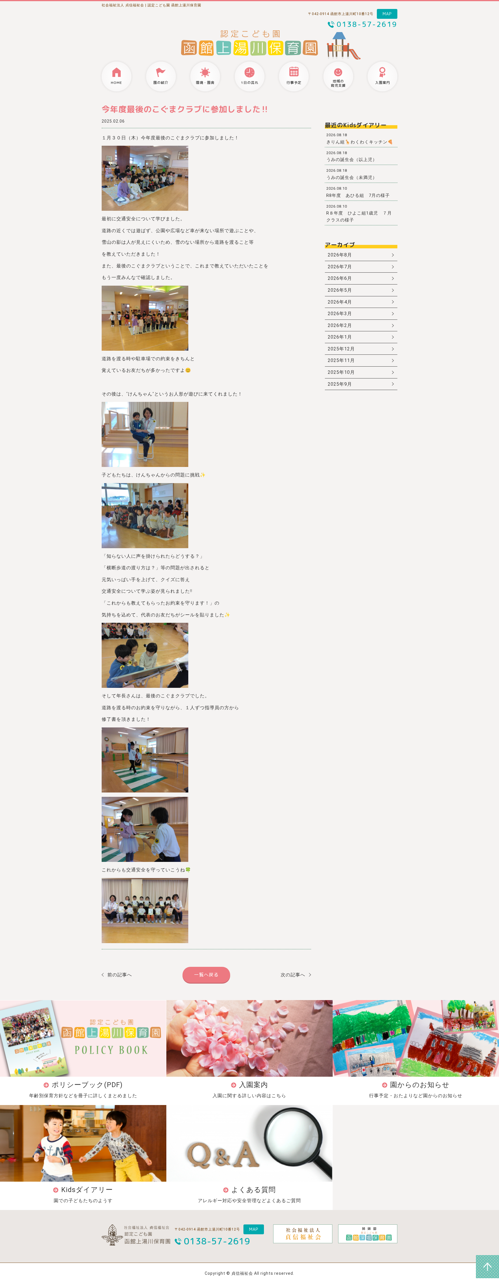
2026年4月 (340, 302)
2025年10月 (341, 372)
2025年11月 (341, 360)
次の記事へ (293, 975)
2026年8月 (340, 255)
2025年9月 (340, 384)
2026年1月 (340, 337)
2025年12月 (341, 349)
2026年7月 (340, 266)
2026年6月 (340, 278)
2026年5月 (340, 290)
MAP (387, 13)
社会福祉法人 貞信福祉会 (123, 5)
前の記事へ (119, 975)
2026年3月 (340, 313)
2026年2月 (340, 325)
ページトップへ (487, 1266)
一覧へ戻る (206, 974)
